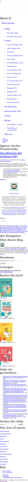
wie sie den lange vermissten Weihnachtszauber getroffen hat (11, 171)
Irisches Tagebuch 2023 (15, 55)
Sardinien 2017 (12, 77)
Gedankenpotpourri (18, 228)
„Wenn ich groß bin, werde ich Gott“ (17, 207)
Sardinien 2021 (12, 66)
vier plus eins (3, 464)
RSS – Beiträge (6, 470)
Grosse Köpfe (3, 446)
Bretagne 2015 (12, 88)
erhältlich (4, 318)
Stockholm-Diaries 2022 (15, 63)
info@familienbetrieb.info (6, 272)
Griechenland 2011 (13, 102)
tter (3, 138)
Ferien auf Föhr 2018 (14, 73)
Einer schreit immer (4, 441)
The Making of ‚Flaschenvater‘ (12, 129)
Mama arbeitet (7, 231)
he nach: (2, 424)
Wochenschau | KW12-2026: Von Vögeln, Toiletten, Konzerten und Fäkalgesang (15, 414)
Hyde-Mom (13, 229)
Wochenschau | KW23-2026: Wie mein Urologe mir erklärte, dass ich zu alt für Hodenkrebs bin (15, 377)
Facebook (5, 139)
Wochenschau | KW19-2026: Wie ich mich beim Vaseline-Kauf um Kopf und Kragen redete (14, 385)
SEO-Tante (24, 231)
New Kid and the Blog (16, 231)
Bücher (7, 120)
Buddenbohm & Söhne (5, 433)
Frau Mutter (3, 444)
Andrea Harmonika (4, 431)
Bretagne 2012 (12, 99)
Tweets (7, 115)
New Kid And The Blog (5, 454)
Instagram (5, 141)
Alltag (7, 29)
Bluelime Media (4, 481)
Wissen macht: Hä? (12, 111)
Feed (4, 142)
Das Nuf (2, 438)
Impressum (5, 474)
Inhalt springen (8, 23)
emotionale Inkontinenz (7, 228)
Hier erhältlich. (3, 297)
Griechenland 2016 (13, 84)
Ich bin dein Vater (4, 449)
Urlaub (7, 40)
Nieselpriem (3, 456)
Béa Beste (8, 227)
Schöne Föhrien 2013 (14, 95)
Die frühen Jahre (12, 33)
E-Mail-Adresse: (4, 260)
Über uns (8, 134)
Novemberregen (4, 459)
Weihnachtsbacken (4, 232)
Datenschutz (6, 476)
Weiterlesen (3, 179)
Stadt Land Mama (4, 461)
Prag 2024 (10, 52)
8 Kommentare (7, 161)
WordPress (11, 480)
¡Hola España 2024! (13, 48)
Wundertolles (22, 232)
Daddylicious (3, 436)
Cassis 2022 (11, 59)
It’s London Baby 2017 (14, 81)
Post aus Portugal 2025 (14, 45)
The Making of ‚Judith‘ (14, 124)
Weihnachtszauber (13, 232)
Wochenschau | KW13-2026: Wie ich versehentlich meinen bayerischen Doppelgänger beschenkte (15, 410)
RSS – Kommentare (7, 472)
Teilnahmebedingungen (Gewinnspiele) (12, 477)
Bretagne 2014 (12, 92)
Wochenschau (10, 106)
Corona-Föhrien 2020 (14, 70)
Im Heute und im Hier (14, 36)
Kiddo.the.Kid (19, 229)
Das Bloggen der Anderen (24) (11, 154)
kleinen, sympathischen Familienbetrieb (15, 248)
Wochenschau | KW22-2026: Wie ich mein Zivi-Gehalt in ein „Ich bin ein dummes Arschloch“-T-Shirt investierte (14, 382)
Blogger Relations (15, 227)
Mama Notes (3, 451)
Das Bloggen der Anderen (13, 225)
